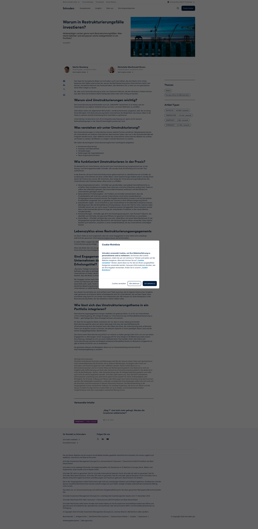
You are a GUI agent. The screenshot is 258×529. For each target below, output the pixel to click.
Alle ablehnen (134, 283)
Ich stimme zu (149, 283)
